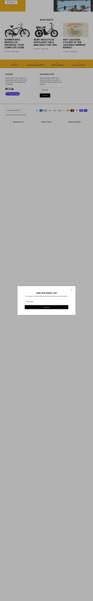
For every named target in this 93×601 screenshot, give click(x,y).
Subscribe (46, 307)
